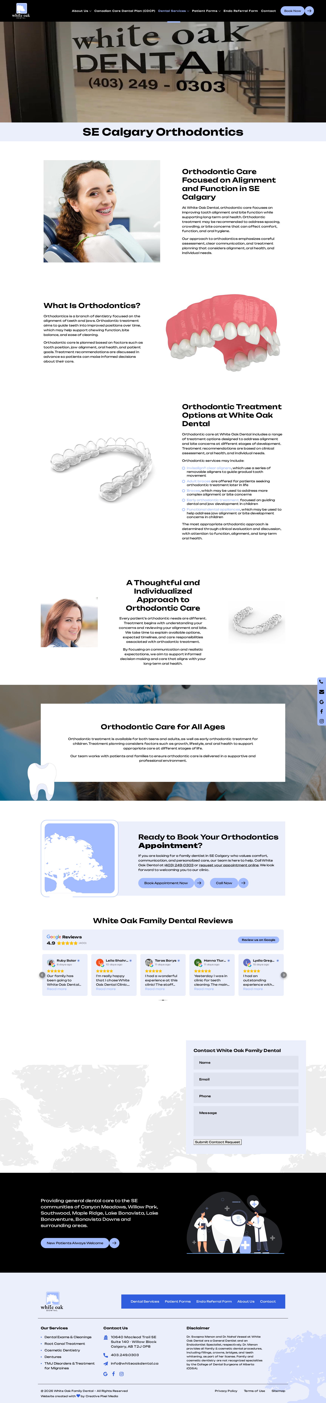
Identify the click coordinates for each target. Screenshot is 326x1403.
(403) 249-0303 (179, 865)
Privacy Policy (226, 1390)
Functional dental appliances (213, 509)
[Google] (321, 711)
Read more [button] (57, 989)
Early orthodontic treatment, (213, 500)
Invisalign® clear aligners (209, 468)
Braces (193, 490)
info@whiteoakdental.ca (135, 1363)
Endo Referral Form (241, 10)
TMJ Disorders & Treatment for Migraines (70, 1366)
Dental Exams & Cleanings (68, 1337)
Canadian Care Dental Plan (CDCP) (124, 10)
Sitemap (278, 1390)
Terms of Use (254, 1390)
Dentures (53, 1357)
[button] (42, 975)
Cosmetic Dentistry (62, 1350)
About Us (80, 10)
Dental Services (172, 10)
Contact (268, 10)
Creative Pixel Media (102, 1396)
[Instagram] (321, 721)
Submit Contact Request (217, 1142)
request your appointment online (229, 865)
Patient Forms (205, 10)
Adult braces (199, 481)
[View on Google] (51, 962)
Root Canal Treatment (65, 1344)
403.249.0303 (125, 1355)
